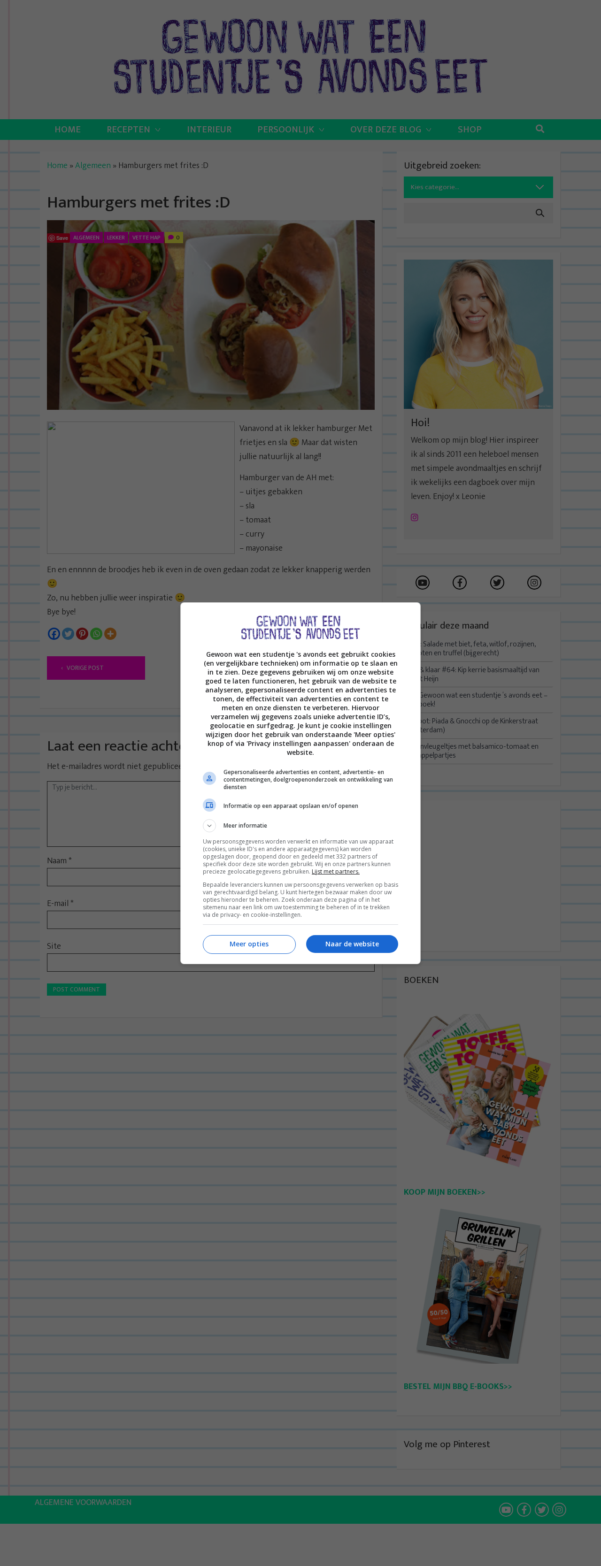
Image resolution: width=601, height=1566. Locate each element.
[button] (300, 825)
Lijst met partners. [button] (336, 871)
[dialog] (300, 783)
